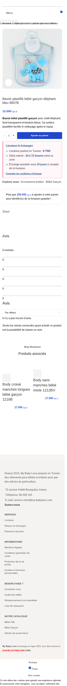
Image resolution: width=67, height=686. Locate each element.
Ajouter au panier (39, 135)
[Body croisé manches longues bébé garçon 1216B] (17, 367)
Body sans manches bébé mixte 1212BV (44, 385)
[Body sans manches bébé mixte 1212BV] (47, 365)
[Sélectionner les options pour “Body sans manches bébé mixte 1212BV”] (37, 374)
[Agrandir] (8, 82)
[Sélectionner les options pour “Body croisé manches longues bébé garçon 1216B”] (6, 378)
